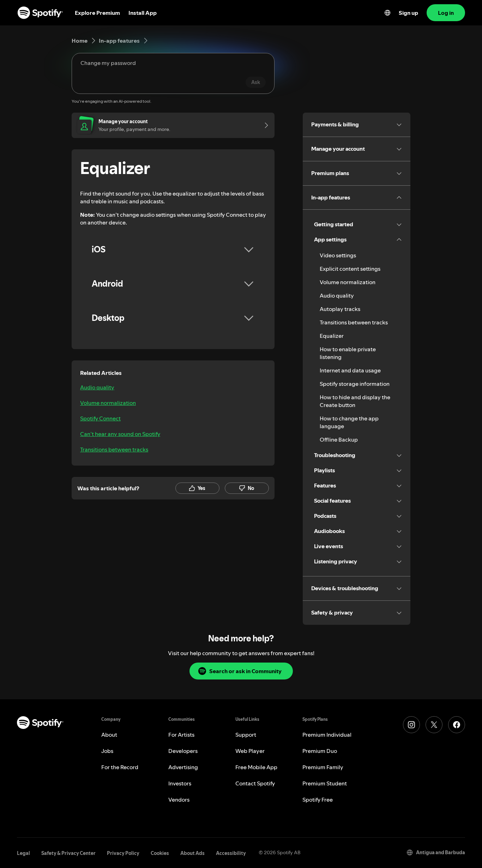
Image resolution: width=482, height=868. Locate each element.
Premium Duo (319, 751)
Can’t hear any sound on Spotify (120, 434)
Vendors (178, 799)
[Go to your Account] (264, 125)
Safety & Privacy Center (68, 853)
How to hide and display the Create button (355, 401)
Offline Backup (339, 439)
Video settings (338, 255)
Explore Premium (97, 13)
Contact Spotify (255, 783)
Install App (142, 13)
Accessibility (231, 853)
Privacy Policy (123, 853)
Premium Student (324, 783)
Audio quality (97, 387)
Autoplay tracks (340, 309)
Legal (23, 853)
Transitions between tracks (114, 449)
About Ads (192, 853)
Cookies (160, 853)
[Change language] (387, 12)
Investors (179, 783)
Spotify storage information (355, 384)
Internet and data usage (350, 370)
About (109, 734)
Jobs (107, 751)
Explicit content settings (350, 269)
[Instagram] (411, 724)
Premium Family (322, 767)
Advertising (183, 767)
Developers (183, 751)
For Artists (181, 734)
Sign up (408, 13)
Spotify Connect (100, 418)
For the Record (119, 767)
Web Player (250, 751)
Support (245, 734)
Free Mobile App (256, 767)
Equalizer (332, 336)
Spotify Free (317, 799)
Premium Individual (326, 734)
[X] (434, 724)
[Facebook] (456, 724)
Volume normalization (108, 403)
